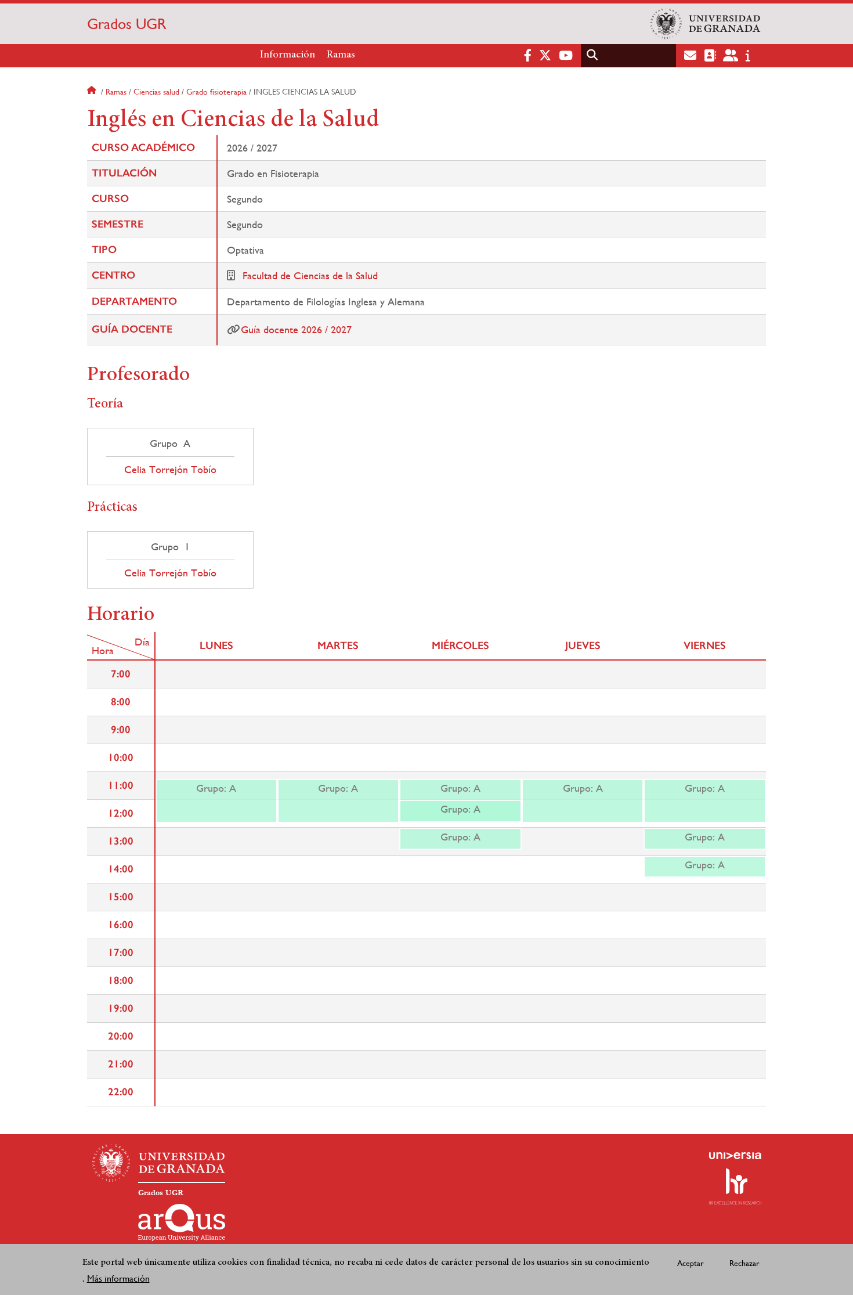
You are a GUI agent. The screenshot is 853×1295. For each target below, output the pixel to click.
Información (287, 55)
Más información (118, 1278)
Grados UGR (127, 23)
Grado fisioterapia (216, 91)
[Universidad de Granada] (705, 23)
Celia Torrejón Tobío (170, 469)
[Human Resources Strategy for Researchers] (735, 1186)
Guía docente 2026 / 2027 (296, 329)
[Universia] (735, 1155)
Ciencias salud (156, 91)
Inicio (93, 92)
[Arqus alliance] (181, 1222)
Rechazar (744, 1263)
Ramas (341, 55)
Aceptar (690, 1263)
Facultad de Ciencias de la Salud (310, 275)
